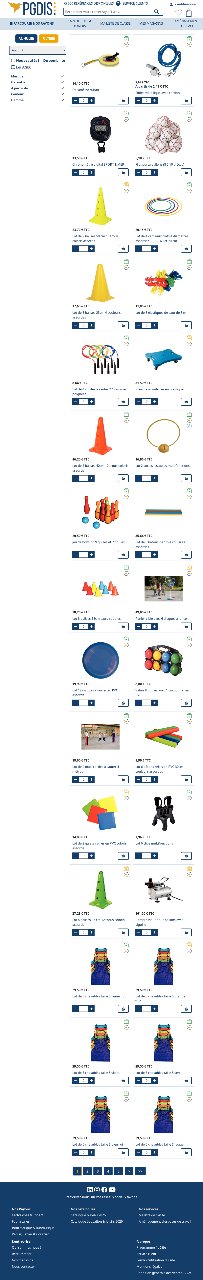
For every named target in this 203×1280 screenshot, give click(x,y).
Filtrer (48, 38)
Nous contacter (23, 1266)
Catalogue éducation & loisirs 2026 (97, 1221)
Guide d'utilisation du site (156, 1260)
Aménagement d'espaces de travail (165, 1221)
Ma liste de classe (115, 23)
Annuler (26, 38)
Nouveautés (26, 60)
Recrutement (22, 1254)
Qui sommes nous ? (26, 1247)
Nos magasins (22, 1260)
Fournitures (21, 1221)
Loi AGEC (23, 67)
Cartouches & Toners (80, 23)
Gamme (17, 100)
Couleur (17, 94)
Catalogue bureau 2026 (88, 1215)
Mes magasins (151, 23)
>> (140, 1171)
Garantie (18, 82)
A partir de (19, 88)
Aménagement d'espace (187, 23)
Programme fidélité (151, 1247)
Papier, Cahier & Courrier (30, 1234)
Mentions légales (149, 1266)
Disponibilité (54, 60)
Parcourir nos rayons (33, 23)
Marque (17, 76)
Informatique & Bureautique (33, 1228)
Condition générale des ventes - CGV (164, 1273)
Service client (146, 1254)
